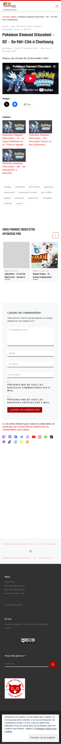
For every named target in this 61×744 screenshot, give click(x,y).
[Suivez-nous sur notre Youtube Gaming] (34, 437)
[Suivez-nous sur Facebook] (15, 437)
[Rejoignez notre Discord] (9, 437)
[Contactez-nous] (45, 437)
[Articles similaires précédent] (49, 235)
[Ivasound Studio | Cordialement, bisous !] (9, 4)
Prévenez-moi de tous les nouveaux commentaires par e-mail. (29, 388)
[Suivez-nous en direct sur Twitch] (4, 437)
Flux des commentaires (15, 589)
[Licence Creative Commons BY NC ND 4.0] (28, 640)
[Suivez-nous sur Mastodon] (3, 442)
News (13, 16)
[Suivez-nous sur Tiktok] (9, 442)
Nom (12, 353)
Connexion (9, 582)
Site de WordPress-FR (14, 593)
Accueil (5, 16)
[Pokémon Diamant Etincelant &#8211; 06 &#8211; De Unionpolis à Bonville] (14, 155)
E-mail (13, 364)
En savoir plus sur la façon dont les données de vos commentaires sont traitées (28, 427)
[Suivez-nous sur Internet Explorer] (15, 442)
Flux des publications (14, 586)
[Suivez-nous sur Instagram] (27, 437)
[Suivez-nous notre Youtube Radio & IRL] (39, 437)
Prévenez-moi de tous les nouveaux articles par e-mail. (28, 401)
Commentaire (18, 330)
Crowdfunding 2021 (13, 605)
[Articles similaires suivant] (56, 235)
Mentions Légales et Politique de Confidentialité (26, 624)
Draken (9, 48)
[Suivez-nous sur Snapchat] (21, 442)
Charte (8, 628)
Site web (14, 375)
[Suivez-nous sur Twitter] (21, 437)
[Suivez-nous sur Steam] (51, 437)
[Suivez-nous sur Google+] (27, 442)
